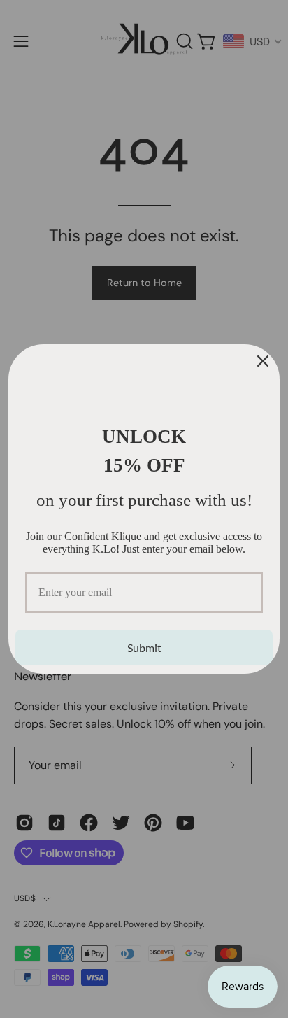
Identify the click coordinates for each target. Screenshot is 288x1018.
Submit (144, 647)
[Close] (263, 361)
